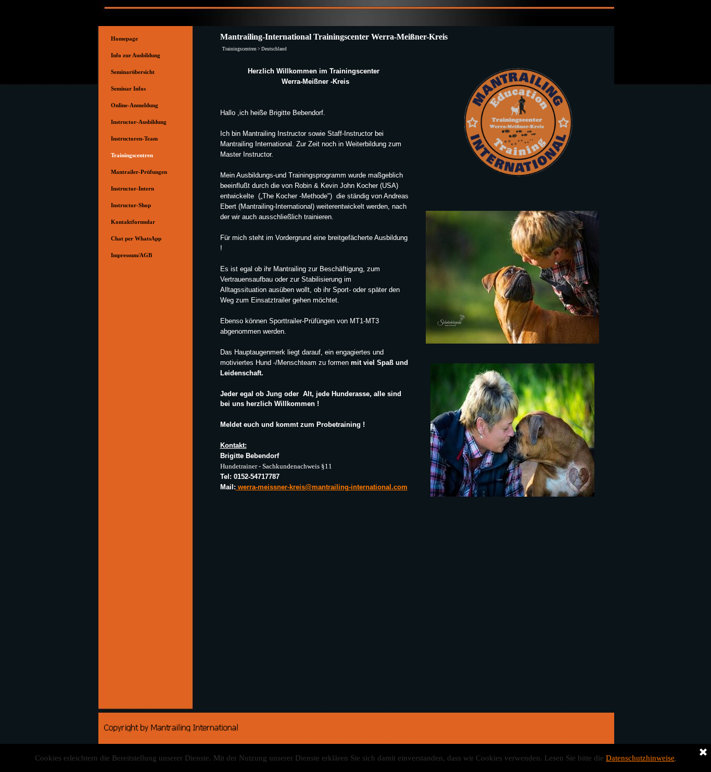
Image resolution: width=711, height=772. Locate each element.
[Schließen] (703, 752)
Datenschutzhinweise (640, 758)
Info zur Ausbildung (135, 55)
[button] (512, 363)
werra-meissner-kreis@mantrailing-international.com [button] (322, 487)
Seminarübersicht (133, 72)
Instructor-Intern (132, 189)
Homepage (124, 39)
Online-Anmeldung (134, 105)
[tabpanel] (315, 279)
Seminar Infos (128, 89)
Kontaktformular (133, 222)
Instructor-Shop (131, 205)
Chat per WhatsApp (136, 239)
